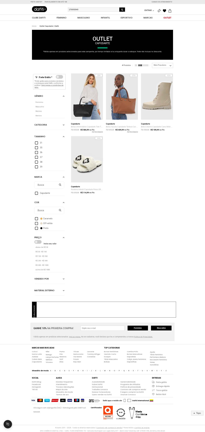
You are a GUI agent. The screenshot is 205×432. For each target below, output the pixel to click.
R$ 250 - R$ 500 (41, 261)
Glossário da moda (64, 392)
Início (34, 26)
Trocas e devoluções (65, 387)
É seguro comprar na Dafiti (132, 392)
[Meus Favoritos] (165, 10)
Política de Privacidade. (143, 337)
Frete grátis (161, 382)
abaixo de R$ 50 (42, 247)
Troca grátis (161, 390)
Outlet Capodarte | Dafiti (49, 26)
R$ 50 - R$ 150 (41, 252)
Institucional (97, 387)
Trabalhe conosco (100, 389)
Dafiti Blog (36, 382)
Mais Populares (160, 65)
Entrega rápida (163, 386)
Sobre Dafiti (97, 384)
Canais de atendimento (162, 2)
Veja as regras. (75, 337)
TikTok (35, 389)
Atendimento (61, 384)
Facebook (36, 384)
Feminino (138, 328)
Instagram (36, 387)
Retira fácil (161, 394)
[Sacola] (170, 10)
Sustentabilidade (128, 382)
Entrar (148, 10)
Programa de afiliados (130, 384)
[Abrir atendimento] (8, 424)
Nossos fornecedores (101, 392)
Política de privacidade (131, 387)
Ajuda (152, 352)
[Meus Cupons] (159, 10)
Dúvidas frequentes (64, 382)
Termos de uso (62, 395)
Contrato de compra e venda (133, 389)
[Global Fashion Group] (94, 400)
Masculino (161, 328)
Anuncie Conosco (128, 395)
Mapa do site (62, 389)
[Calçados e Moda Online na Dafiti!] (39, 9)
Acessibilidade (98, 382)
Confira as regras (141, 427)
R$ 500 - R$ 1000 (42, 265)
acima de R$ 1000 (43, 270)
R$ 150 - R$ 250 (41, 256)
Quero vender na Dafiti (102, 395)
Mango (49, 355)
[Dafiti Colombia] (151, 400)
